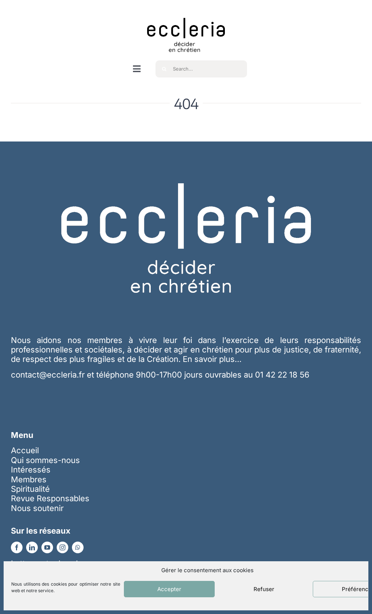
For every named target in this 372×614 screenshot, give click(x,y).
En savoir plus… (212, 359)
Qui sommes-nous (45, 460)
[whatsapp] (78, 547)
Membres (28, 479)
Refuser (264, 589)
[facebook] (17, 547)
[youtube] (47, 547)
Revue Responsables (50, 498)
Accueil (25, 450)
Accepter (169, 589)
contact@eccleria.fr (49, 374)
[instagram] (62, 547)
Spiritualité (30, 489)
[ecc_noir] (186, 11)
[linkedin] (32, 547)
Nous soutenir (37, 508)
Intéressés (30, 469)
